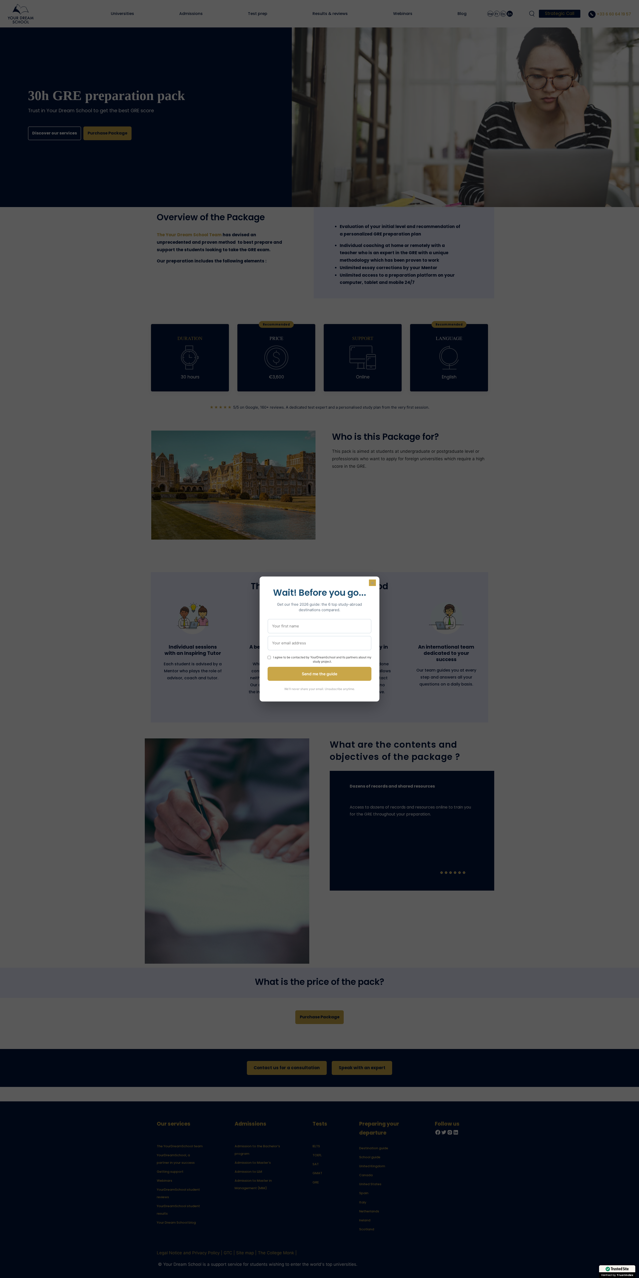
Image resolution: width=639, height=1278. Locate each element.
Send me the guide (319, 673)
